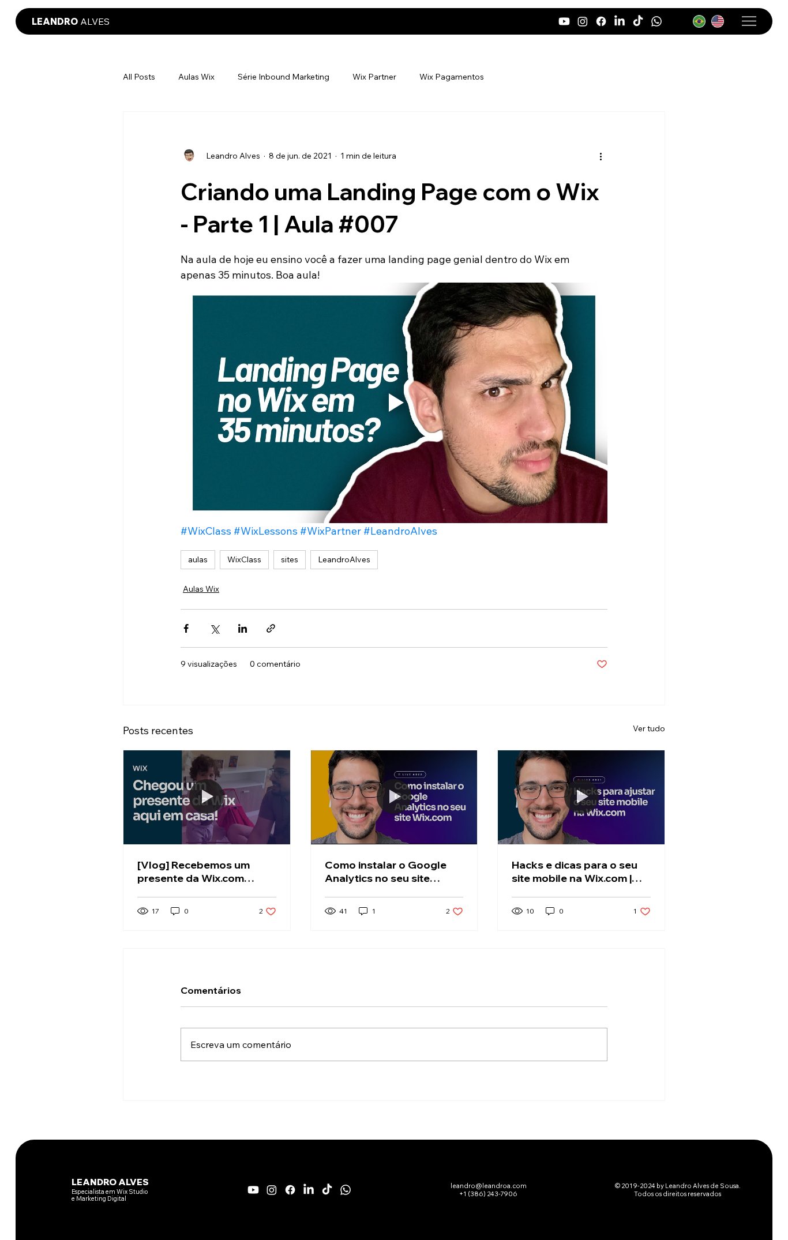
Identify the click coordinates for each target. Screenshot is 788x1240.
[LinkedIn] (619, 21)
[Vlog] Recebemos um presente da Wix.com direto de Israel (193, 871)
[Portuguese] (699, 21)
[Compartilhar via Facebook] (186, 628)
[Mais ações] (600, 156)
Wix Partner (374, 77)
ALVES (71, 21)
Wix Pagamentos (451, 77)
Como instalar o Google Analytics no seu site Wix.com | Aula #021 (385, 871)
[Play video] (394, 403)
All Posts (139, 77)
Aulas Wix (196, 77)
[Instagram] (582, 21)
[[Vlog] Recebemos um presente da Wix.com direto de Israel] (206, 797)
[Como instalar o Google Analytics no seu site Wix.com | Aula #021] (394, 797)
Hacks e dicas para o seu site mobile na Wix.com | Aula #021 (574, 871)
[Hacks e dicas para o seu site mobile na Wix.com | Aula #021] (581, 797)
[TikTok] (638, 21)
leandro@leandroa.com (489, 1186)
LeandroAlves (344, 559)
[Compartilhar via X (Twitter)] (214, 628)
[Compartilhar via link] (270, 628)
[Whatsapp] (656, 21)
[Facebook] (601, 21)
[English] (717, 21)
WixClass (244, 559)
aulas (198, 559)
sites (289, 559)
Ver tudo (649, 728)
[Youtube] (564, 21)
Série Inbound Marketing (283, 77)
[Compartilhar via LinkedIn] (242, 628)
